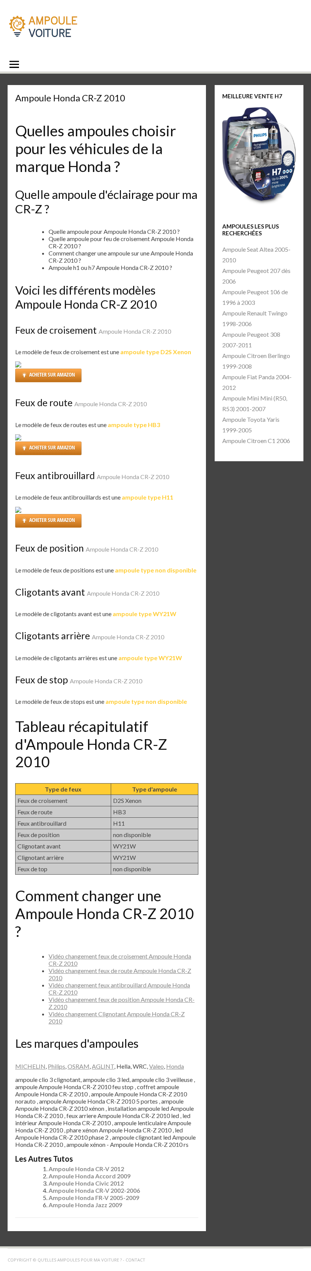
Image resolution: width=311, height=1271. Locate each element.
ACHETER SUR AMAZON (52, 374)
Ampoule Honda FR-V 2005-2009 (94, 1197)
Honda (175, 1066)
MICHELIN (30, 1066)
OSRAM (79, 1066)
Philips (56, 1066)
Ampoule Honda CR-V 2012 (86, 1168)
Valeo (156, 1066)
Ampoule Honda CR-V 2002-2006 (94, 1190)
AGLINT (103, 1066)
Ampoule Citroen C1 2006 (256, 440)
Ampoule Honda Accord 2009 (89, 1176)
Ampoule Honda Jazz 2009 (85, 1204)
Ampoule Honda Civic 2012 (86, 1183)
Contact (135, 1260)
